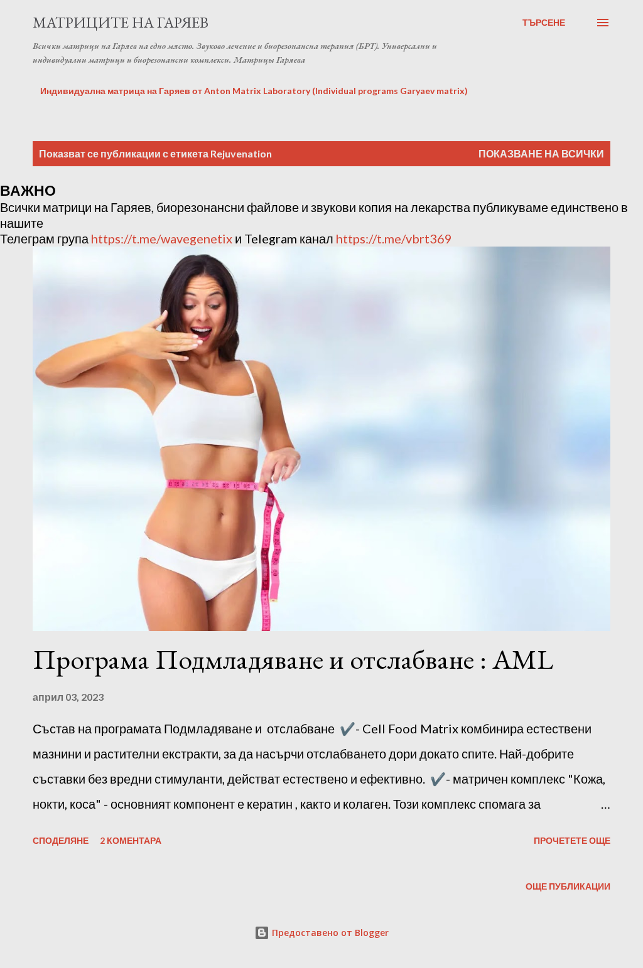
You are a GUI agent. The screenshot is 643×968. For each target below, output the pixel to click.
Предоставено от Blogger (329, 933)
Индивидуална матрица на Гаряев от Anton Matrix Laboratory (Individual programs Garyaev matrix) (254, 90)
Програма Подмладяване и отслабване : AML (293, 659)
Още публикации (568, 886)
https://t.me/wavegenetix (161, 238)
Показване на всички (541, 153)
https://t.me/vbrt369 (394, 238)
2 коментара (130, 840)
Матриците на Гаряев (120, 22)
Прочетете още (572, 840)
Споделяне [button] (61, 840)
